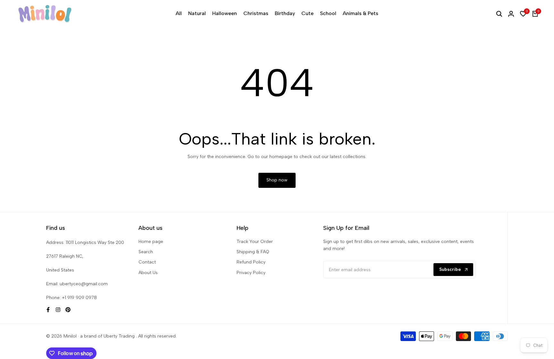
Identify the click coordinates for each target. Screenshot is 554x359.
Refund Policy (251, 262)
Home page (150, 241)
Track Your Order (255, 241)
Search (145, 252)
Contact (147, 262)
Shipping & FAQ (253, 252)
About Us (148, 272)
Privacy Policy (251, 272)
